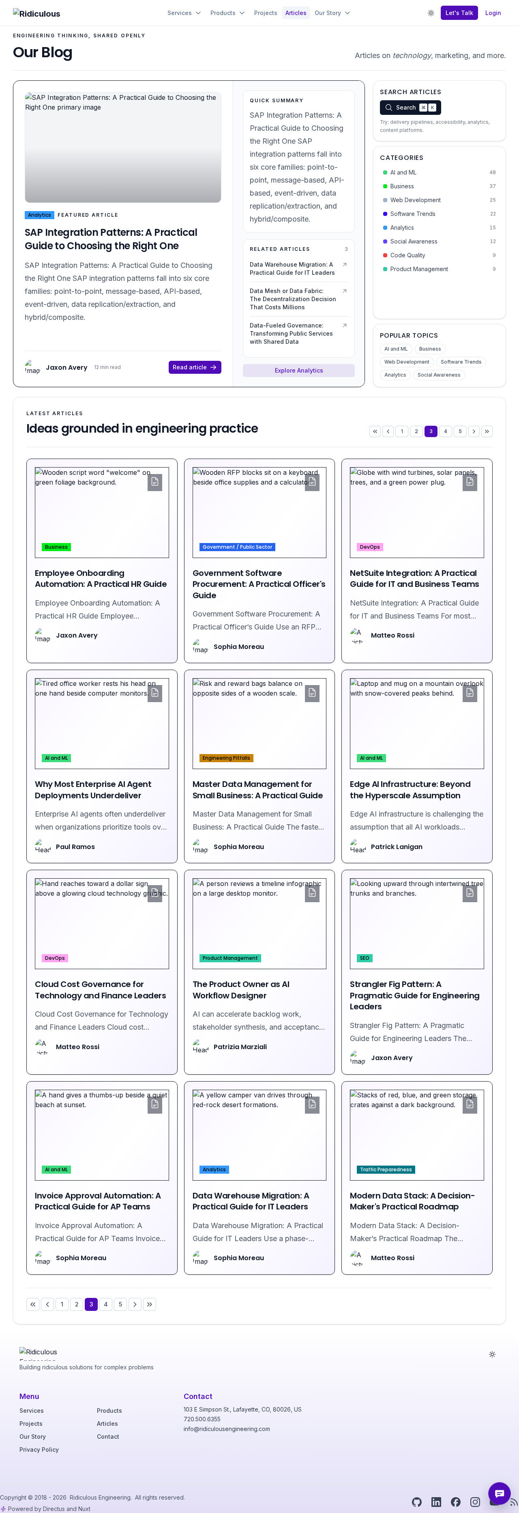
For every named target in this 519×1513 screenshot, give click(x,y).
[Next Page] (474, 431)
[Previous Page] (388, 431)
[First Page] (375, 431)
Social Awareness (439, 375)
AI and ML (396, 349)
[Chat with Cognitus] (499, 1493)
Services (31, 1410)
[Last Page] (487, 431)
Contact (108, 1436)
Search (415, 107)
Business (430, 349)
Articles (107, 1423)
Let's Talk (459, 12)
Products (109, 1410)
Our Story (32, 1436)
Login (493, 12)
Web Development (406, 362)
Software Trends (461, 362)
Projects (31, 1423)
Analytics (395, 375)
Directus (54, 1508)
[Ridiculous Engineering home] (43, 1352)
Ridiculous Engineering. (101, 1497)
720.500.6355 (202, 1419)
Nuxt (84, 1508)
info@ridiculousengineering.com (227, 1428)
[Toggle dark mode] (431, 13)
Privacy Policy (39, 1449)
